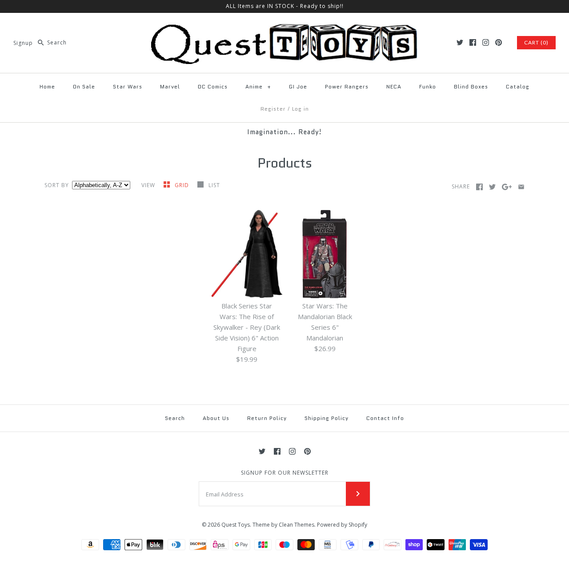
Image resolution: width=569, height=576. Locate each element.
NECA (393, 86)
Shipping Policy (327, 418)
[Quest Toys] (284, 27)
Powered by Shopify (342, 524)
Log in (300, 108)
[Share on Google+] (507, 187)
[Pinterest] (498, 42)
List (214, 185)
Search (175, 418)
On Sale (84, 86)
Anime (258, 86)
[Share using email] (521, 187)
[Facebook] (472, 42)
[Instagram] (485, 42)
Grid (183, 185)
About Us (216, 418)
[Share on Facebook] (479, 187)
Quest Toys (235, 524)
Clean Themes (296, 524)
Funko (427, 86)
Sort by (56, 185)
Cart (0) (536, 42)
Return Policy (267, 418)
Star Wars (127, 86)
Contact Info (385, 418)
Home (47, 86)
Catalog (517, 86)
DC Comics (213, 86)
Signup (23, 42)
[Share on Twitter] (492, 187)
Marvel (170, 86)
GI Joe (298, 86)
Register (273, 108)
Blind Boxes (471, 86)
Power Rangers (347, 86)
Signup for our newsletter (285, 472)
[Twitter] (460, 42)
